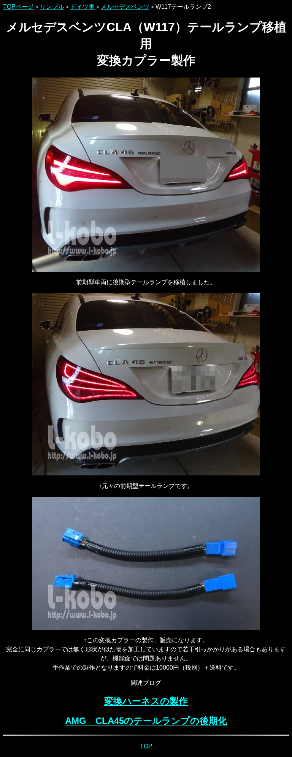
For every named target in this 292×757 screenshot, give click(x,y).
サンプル (52, 6)
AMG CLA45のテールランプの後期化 (146, 721)
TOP (146, 746)
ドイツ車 (82, 6)
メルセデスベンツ (125, 6)
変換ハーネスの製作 (146, 701)
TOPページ (18, 6)
